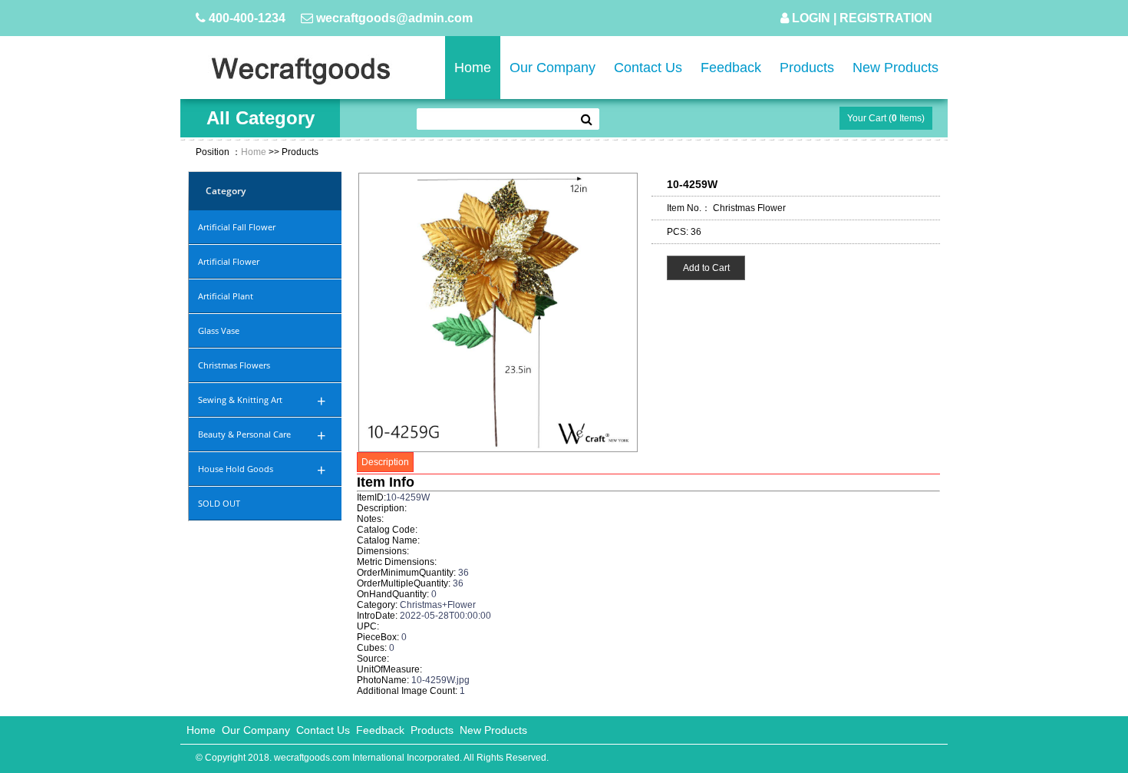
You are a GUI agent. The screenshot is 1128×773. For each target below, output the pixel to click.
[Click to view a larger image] (498, 449)
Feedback (731, 67)
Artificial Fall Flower (236, 227)
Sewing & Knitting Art (261, 401)
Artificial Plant (225, 296)
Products (807, 67)
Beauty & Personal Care (261, 435)
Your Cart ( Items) (886, 118)
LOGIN (811, 18)
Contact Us (648, 67)
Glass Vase (218, 330)
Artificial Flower (228, 261)
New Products (895, 67)
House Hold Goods (261, 470)
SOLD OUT (219, 503)
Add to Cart (706, 268)
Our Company (552, 67)
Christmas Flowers (234, 365)
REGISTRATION (885, 18)
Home (472, 67)
